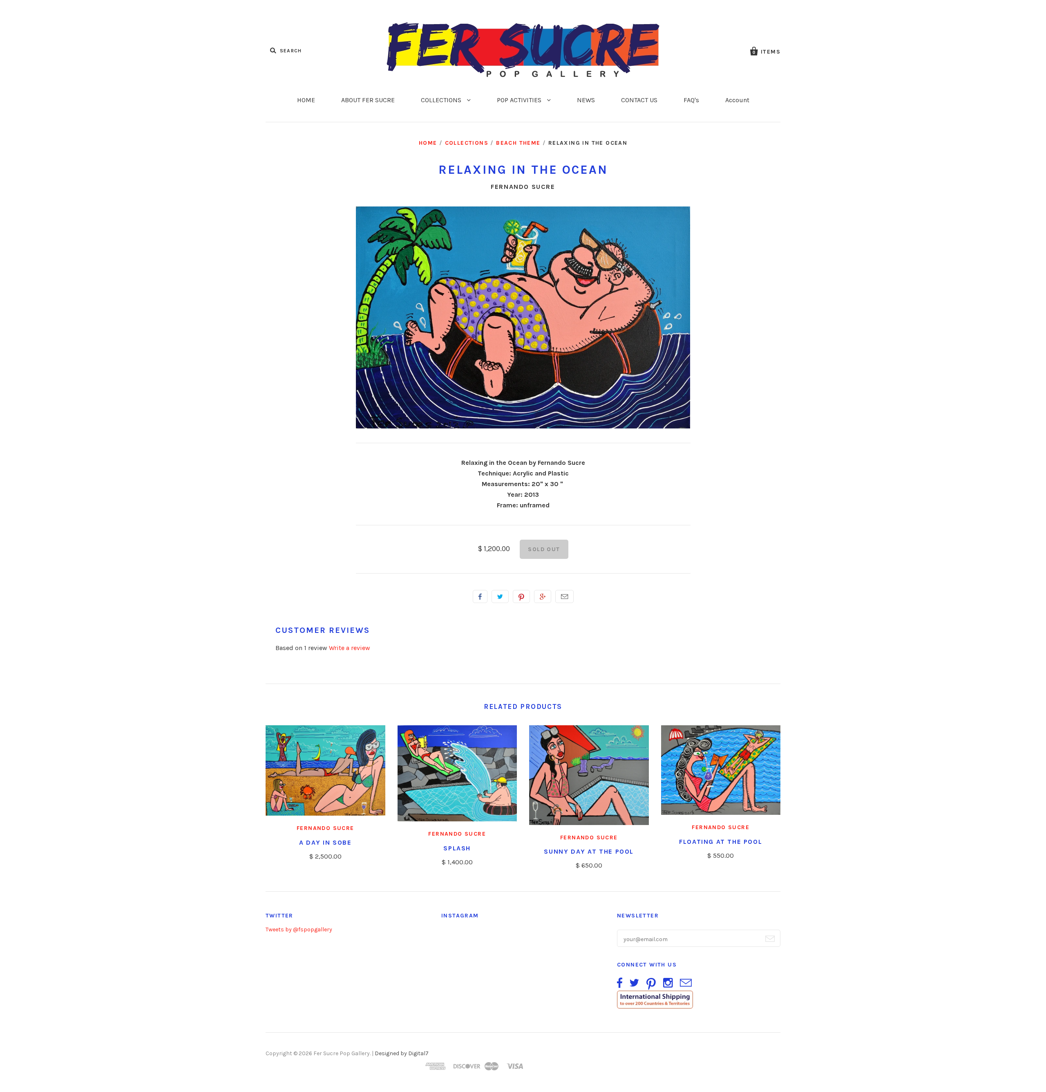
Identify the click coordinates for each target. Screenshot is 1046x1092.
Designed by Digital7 (402, 1053)
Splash (457, 848)
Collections (466, 142)
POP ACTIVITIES (520, 100)
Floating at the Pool (720, 841)
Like (480, 596)
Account (737, 100)
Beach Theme (518, 142)
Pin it (521, 596)
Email (564, 596)
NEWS (586, 100)
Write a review (349, 648)
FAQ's (691, 100)
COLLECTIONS (442, 100)
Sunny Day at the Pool (589, 851)
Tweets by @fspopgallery (299, 929)
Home (428, 142)
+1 (542, 596)
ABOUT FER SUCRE (368, 100)
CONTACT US (639, 100)
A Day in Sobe (325, 842)
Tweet (500, 596)
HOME (306, 100)
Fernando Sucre (523, 187)
